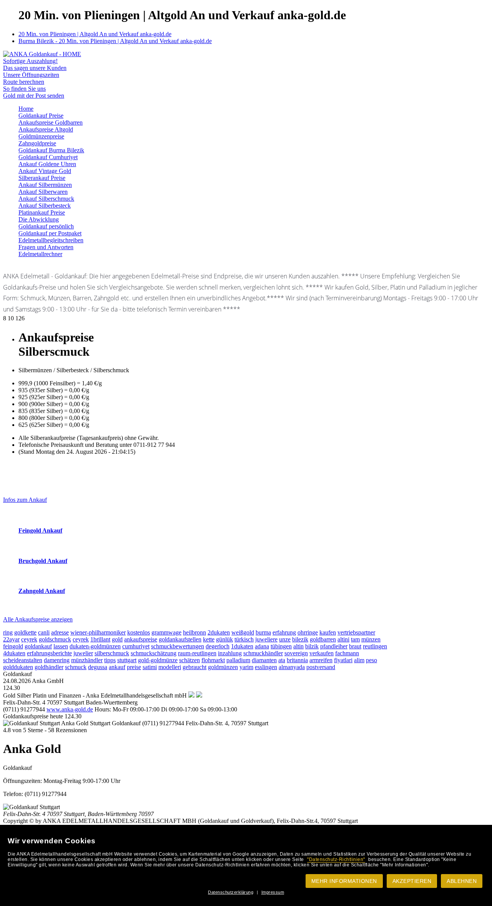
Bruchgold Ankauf (42, 561)
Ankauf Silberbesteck (44, 205)
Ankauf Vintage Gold (44, 171)
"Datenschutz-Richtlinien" (336, 859)
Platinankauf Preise (41, 212)
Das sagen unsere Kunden (34, 68)
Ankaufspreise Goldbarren (50, 122)
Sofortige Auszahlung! (30, 61)
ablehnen (462, 881)
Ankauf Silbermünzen (45, 185)
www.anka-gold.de (70, 709)
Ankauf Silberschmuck (46, 198)
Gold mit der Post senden (33, 95)
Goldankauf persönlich (46, 226)
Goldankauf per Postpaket (49, 233)
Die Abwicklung (38, 219)
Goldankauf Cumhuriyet (48, 157)
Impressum (272, 892)
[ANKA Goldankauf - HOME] (42, 54)
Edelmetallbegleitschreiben (50, 240)
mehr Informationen (344, 881)
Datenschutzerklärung (230, 892)
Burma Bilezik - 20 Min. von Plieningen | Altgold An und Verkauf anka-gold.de (115, 41)
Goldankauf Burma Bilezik (51, 150)
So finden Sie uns (24, 88)
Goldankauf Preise (40, 115)
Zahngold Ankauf (41, 591)
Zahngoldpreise (37, 143)
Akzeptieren (412, 881)
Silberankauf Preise (41, 178)
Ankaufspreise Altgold (45, 129)
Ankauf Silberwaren (43, 191)
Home (25, 108)
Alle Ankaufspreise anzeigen (38, 619)
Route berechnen (23, 81)
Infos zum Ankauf (25, 499)
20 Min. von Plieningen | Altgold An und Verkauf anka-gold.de (94, 34)
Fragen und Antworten (45, 247)
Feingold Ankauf (40, 530)
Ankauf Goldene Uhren (47, 164)
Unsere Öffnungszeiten (31, 75)
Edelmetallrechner (40, 254)
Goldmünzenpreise (41, 136)
